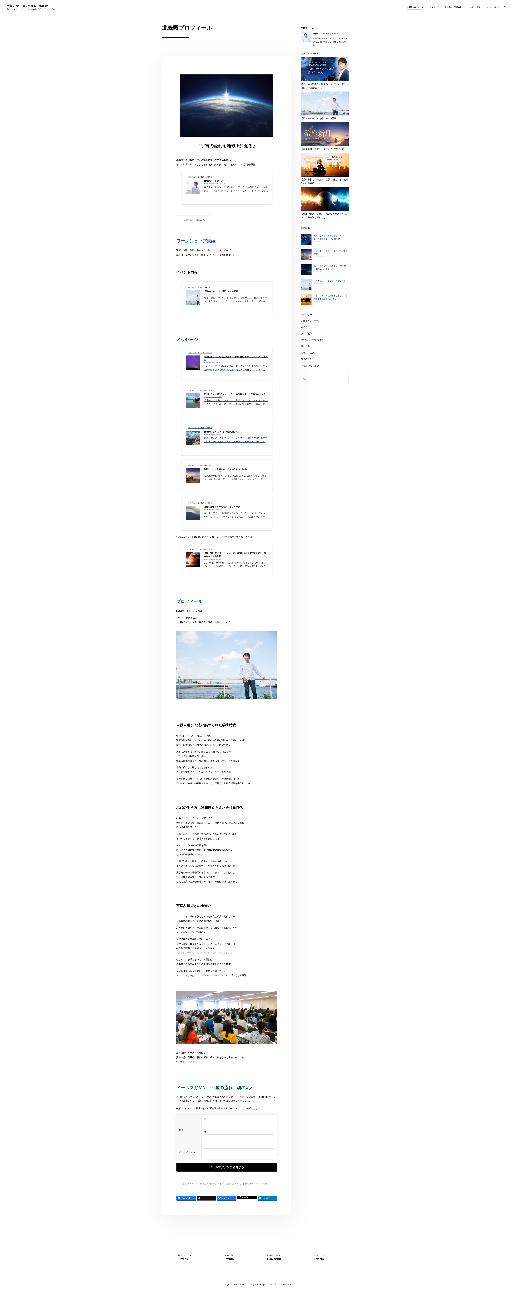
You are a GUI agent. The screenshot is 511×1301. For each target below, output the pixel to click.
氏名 (182, 1129)
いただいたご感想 (310, 365)
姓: (205, 1119)
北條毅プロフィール (415, 7)
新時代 (304, 327)
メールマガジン (493, 7)
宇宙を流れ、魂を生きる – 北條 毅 (27, 5)
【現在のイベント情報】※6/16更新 (318, 118)
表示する (201, 220)
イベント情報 (475, 7)
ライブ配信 (306, 333)
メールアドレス (188, 1151)
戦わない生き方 (309, 352)
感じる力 (305, 346)
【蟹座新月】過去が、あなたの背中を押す (322, 149)
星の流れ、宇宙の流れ (454, 7)
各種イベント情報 (310, 320)
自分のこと (306, 359)
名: (205, 1131)
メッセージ (434, 7)
